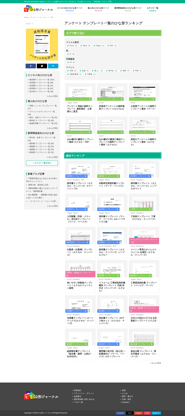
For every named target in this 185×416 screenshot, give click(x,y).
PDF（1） (114, 46)
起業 (124, 390)
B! (53, 66)
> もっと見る (155, 363)
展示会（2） (113, 71)
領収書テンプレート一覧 (39, 83)
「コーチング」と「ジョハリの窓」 (42, 201)
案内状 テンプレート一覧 (39, 120)
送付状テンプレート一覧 (39, 91)
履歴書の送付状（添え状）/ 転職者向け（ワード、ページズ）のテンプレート (112, 354)
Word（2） (87, 46)
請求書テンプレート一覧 (39, 88)
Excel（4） (74, 46)
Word (75, 103)
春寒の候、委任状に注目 (38, 185)
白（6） (73, 54)
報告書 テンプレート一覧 (39, 152)
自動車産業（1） (76, 74)
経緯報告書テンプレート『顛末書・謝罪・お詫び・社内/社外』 (80, 354)
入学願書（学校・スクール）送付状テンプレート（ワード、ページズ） (79, 219)
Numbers (76, 180)
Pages (69, 103)
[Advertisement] (42, 232)
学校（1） (139, 71)
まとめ (125, 393)
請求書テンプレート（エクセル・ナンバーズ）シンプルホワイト (143, 186)
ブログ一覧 (78, 402)
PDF (82, 180)
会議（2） (86, 71)
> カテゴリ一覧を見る (42, 163)
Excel (101, 103)
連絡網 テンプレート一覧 (39, 146)
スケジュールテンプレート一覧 (42, 112)
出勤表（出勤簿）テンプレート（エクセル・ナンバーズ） (80, 252)
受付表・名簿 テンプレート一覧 (42, 138)
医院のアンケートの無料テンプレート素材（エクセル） (143, 142)
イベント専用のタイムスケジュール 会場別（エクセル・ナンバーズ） (143, 252)
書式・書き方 (127, 396)
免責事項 (77, 396)
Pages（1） (100, 46)
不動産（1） (92, 74)
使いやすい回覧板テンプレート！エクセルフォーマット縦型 (80, 285)
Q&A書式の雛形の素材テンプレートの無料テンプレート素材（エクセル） (112, 142)
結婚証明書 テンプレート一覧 (41, 123)
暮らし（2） (99, 71)
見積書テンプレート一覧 (39, 86)
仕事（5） (73, 71)
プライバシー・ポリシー (84, 393)
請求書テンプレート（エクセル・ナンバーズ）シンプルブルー (112, 252)
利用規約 (77, 390)
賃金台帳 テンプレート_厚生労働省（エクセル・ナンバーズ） (143, 354)
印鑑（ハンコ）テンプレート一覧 (43, 106)
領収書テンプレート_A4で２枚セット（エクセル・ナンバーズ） (112, 320)
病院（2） (127, 71)
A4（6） (73, 62)
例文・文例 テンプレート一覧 (41, 117)
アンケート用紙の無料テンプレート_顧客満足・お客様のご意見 (80, 109)
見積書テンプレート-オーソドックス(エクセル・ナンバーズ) (80, 320)
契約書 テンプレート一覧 (39, 143)
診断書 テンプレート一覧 (39, 149)
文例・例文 (126, 399)
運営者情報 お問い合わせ (84, 399)
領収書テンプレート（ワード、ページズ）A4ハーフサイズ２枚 (112, 219)
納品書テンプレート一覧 (39, 80)
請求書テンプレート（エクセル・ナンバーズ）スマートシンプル (80, 186)
